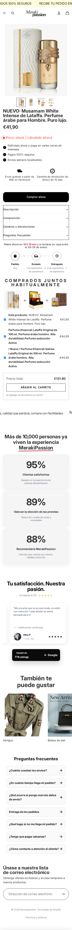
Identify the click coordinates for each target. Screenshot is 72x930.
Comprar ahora (36, 196)
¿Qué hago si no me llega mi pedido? (33, 824)
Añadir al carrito (36, 387)
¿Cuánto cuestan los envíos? (28, 770)
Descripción (11, 209)
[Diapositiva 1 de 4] (21, 102)
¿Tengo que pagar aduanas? (27, 836)
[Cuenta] (59, 13)
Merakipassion (28, 909)
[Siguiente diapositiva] (64, 718)
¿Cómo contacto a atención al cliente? (34, 848)
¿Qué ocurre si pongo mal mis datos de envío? (32, 797)
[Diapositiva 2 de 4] (31, 102)
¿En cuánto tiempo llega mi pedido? (32, 782)
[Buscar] (12, 13)
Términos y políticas (36, 917)
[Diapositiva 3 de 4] (41, 102)
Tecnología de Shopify (49, 909)
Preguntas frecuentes (17, 235)
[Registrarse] (63, 894)
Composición (11, 218)
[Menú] (4, 13)
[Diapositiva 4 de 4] (51, 102)
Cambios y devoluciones (19, 226)
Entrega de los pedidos (24, 811)
